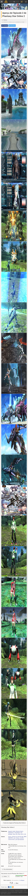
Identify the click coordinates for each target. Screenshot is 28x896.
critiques (21, 880)
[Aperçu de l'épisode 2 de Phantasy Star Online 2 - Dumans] (14, 165)
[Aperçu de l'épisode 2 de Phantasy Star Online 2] (14, 43)
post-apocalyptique (19, 839)
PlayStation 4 (11, 832)
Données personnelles (13, 892)
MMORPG (10, 838)
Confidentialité (3, 892)
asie (14, 838)
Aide (2, 894)
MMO (25, 836)
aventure (14, 836)
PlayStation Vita (18, 832)
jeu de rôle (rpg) (19, 836)
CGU (25, 890)
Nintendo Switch (19, 831)
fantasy (17, 838)
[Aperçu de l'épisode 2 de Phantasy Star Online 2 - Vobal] (14, 104)
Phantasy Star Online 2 (10, 6)
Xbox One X (21, 834)
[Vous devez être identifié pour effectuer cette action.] (8, 876)
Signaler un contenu (22, 892)
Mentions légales (19, 890)
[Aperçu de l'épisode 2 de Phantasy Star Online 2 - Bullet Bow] (14, 775)
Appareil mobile (11, 831)
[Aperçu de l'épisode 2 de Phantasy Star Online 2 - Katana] (14, 714)
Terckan (5, 20)
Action (9, 836)
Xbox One (15, 834)
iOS (25, 834)
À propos (12, 890)
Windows (10, 834)
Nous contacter (7, 894)
